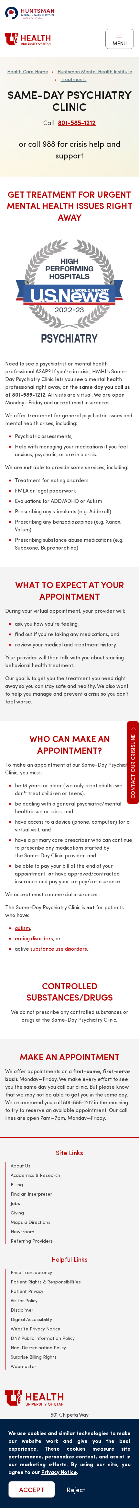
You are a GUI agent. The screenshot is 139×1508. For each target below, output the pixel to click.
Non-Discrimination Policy (38, 1347)
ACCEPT (31, 1489)
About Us (20, 1166)
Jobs (15, 1203)
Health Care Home (27, 71)
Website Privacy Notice (35, 1329)
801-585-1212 (77, 122)
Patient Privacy (27, 1291)
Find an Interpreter (31, 1194)
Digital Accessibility (31, 1319)
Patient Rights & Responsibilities (46, 1282)
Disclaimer (22, 1310)
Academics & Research (35, 1175)
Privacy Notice (59, 1472)
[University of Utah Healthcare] (69, 1398)
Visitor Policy (24, 1300)
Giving (17, 1213)
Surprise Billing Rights (34, 1357)
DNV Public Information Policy (43, 1338)
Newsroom (22, 1231)
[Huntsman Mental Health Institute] (29, 13)
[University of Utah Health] (28, 39)
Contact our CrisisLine (132, 766)
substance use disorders (58, 948)
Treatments (74, 79)
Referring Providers (32, 1241)
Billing (17, 1184)
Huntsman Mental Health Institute (95, 71)
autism (22, 927)
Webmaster (23, 1366)
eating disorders (34, 938)
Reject (76, 1489)
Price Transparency (31, 1272)
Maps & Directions (30, 1222)
